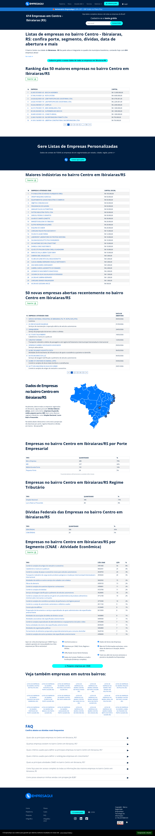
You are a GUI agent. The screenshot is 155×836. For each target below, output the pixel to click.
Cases (45, 812)
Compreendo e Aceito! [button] (144, 832)
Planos (69, 4)
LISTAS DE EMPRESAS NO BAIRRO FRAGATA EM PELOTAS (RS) (122, 686)
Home (28, 808)
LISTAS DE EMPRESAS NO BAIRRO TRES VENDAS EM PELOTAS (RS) (107, 687)
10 (86, 125)
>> (90, 125)
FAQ (44, 815)
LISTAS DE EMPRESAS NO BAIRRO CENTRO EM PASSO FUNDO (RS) (78, 687)
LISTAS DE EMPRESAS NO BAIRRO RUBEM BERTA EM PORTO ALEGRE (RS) (107, 711)
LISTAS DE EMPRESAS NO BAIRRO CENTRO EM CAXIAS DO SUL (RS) (78, 699)
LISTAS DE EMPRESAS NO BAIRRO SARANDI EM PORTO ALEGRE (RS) (93, 687)
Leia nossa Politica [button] (66, 832)
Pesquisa (28, 815)
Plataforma (62, 4)
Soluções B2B (78, 4)
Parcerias (89, 4)
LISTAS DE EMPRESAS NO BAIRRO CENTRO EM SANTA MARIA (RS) (63, 697)
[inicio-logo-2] (34, 4)
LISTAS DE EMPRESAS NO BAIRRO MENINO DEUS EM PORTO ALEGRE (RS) (93, 699)
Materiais (98, 4)
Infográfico (29, 819)
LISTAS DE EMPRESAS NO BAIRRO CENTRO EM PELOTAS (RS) (33, 686)
